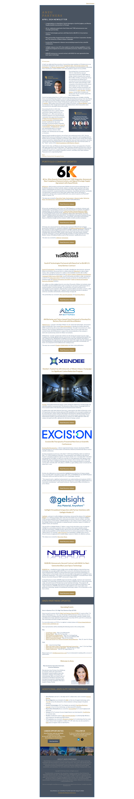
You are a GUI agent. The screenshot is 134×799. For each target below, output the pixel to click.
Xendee (83, 90)
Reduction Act (80, 228)
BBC (67, 700)
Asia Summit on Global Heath (54, 635)
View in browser (90, 3)
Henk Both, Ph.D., (69, 65)
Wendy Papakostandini (58, 67)
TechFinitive (86, 712)
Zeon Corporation (65, 326)
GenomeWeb (72, 708)
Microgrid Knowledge (66, 294)
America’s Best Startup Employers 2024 (75, 211)
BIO (47, 645)
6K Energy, (45, 186)
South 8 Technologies (48, 269)
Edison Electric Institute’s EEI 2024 (56, 647)
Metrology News (62, 537)
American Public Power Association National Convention (62, 646)
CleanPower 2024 (51, 632)
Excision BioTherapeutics (49, 448)
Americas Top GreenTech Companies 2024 (75, 212)
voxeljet (45, 103)
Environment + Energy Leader (74, 198)
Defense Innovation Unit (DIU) (61, 279)
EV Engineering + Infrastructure (55, 199)
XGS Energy (56, 126)
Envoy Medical (83, 103)
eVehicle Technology (62, 237)
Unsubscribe (61, 792)
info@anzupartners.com (60, 653)
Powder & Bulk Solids (62, 345)
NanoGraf (77, 271)
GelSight (44, 516)
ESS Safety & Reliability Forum (54, 636)
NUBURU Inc (45, 569)
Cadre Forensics (62, 532)
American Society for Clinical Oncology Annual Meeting (62, 639)
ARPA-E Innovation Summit (53, 638)
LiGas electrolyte (55, 278)
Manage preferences (70, 792)
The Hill (48, 702)
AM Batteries (51, 125)
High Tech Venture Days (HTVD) (69, 613)
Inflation (73, 228)
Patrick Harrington (79, 65)
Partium (57, 125)
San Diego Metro (80, 294)
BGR (47, 722)
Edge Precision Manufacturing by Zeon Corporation (52, 119)
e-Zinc (78, 90)
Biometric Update (68, 719)
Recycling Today (61, 198)
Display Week (50, 634)
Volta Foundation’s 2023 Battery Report (67, 143)
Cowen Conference (51, 649)
